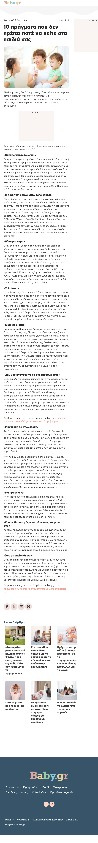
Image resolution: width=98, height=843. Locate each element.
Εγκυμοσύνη (30, 787)
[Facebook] (46, 804)
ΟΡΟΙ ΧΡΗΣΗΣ (23, 820)
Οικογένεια (60, 787)
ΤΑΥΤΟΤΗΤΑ (9, 820)
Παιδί (45, 787)
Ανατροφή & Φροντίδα (15, 20)
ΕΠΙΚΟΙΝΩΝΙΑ (72, 820)
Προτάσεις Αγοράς (62, 792)
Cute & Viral (39, 792)
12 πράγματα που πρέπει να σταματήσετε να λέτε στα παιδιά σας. (35, 588)
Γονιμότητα (12, 787)
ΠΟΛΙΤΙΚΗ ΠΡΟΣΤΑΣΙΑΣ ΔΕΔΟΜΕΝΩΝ (47, 820)
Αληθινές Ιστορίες (17, 792)
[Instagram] (51, 804)
